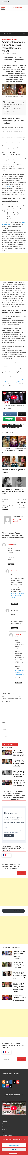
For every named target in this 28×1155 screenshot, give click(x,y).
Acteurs (15, 37)
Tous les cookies (14, 1145)
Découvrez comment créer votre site (13, 911)
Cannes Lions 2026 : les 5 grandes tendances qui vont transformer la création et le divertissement (19, 955)
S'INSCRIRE (9, 835)
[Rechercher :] (14, 873)
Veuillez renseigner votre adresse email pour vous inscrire (14, 823)
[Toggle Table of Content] (22, 102)
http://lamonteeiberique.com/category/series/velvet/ (17, 595)
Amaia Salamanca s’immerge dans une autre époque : (13, 112)
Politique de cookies (13, 1153)
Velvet (15, 39)
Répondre (11, 564)
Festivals (4, 1129)
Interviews (19, 37)
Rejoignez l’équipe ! (7, 1135)
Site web (4, 736)
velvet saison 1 (6, 427)
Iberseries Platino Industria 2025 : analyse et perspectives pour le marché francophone (19, 998)
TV (12, 39)
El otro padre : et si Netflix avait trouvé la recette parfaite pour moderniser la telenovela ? (13, 470)
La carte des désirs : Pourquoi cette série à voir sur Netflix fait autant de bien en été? (19, 783)
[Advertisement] (14, 22)
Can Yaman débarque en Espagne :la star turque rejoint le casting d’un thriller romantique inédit (19, 975)
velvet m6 (19, 425)
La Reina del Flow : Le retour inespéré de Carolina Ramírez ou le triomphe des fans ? (14, 450)
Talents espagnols (6, 39)
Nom (3, 722)
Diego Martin (17, 135)
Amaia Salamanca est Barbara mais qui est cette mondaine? (14, 105)
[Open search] (24, 34)
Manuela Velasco (11, 133)
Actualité (4, 37)
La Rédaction (14, 571)
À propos (4, 1121)
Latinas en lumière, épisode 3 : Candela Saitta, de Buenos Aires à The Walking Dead (19, 965)
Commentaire (6, 701)
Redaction (6, 53)
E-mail (4, 729)
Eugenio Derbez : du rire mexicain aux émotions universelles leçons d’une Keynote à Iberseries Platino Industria (19, 987)
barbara (4, 425)
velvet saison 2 (15, 427)
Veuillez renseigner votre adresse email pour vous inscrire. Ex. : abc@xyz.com (13, 831)
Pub (3, 1132)
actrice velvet (11, 424)
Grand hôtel (8, 186)
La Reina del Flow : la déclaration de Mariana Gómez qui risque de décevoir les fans (13, 491)
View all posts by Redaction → (17, 520)
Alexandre (11, 544)
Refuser (14, 1149)
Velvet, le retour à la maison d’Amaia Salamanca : (12, 109)
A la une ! (9, 37)
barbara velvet (12, 425)
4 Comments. (13, 53)
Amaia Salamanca (20, 424)
